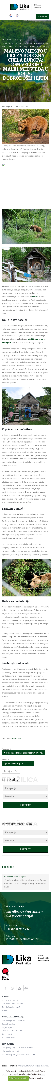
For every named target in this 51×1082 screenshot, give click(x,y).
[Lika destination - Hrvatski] (10, 15)
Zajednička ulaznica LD (11, 1007)
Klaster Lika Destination (11, 1000)
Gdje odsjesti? (8, 1027)
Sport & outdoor (9, 1024)
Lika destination (9, 40)
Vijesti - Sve (12, 771)
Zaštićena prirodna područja (13, 1020)
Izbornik (41, 16)
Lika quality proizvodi (10, 1051)
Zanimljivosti (7, 1034)
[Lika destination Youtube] (19, 988)
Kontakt (5, 1010)
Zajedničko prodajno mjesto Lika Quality (18, 1054)
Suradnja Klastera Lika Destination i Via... (24, 752)
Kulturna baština (8, 1037)
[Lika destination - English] (17, 15)
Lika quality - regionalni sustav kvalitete (17, 1048)
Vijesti (21, 40)
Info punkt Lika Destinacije (12, 1003)
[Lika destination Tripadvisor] (26, 988)
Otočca (35, 296)
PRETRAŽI (25, 805)
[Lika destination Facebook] (5, 988)
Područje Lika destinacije (12, 1031)
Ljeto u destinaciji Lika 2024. (18, 763)
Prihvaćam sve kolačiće (18, 1078)
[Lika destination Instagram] (12, 988)
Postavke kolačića (36, 1078)
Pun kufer (16, 738)
